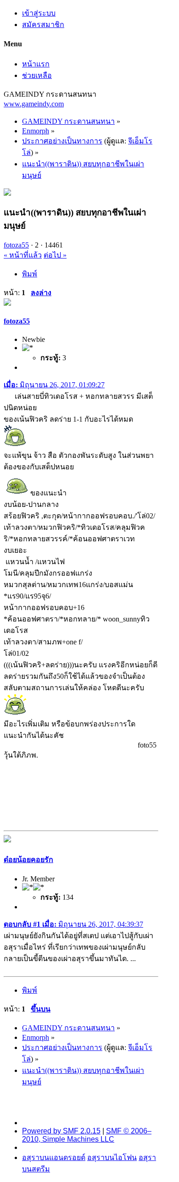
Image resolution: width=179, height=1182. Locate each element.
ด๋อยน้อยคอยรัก (28, 859)
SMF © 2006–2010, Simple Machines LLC (86, 1135)
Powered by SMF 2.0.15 (61, 1131)
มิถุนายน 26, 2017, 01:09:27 (54, 385)
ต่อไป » (55, 255)
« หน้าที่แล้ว (23, 255)
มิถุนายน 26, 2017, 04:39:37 (73, 924)
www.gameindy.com (34, 104)
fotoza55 (16, 245)
